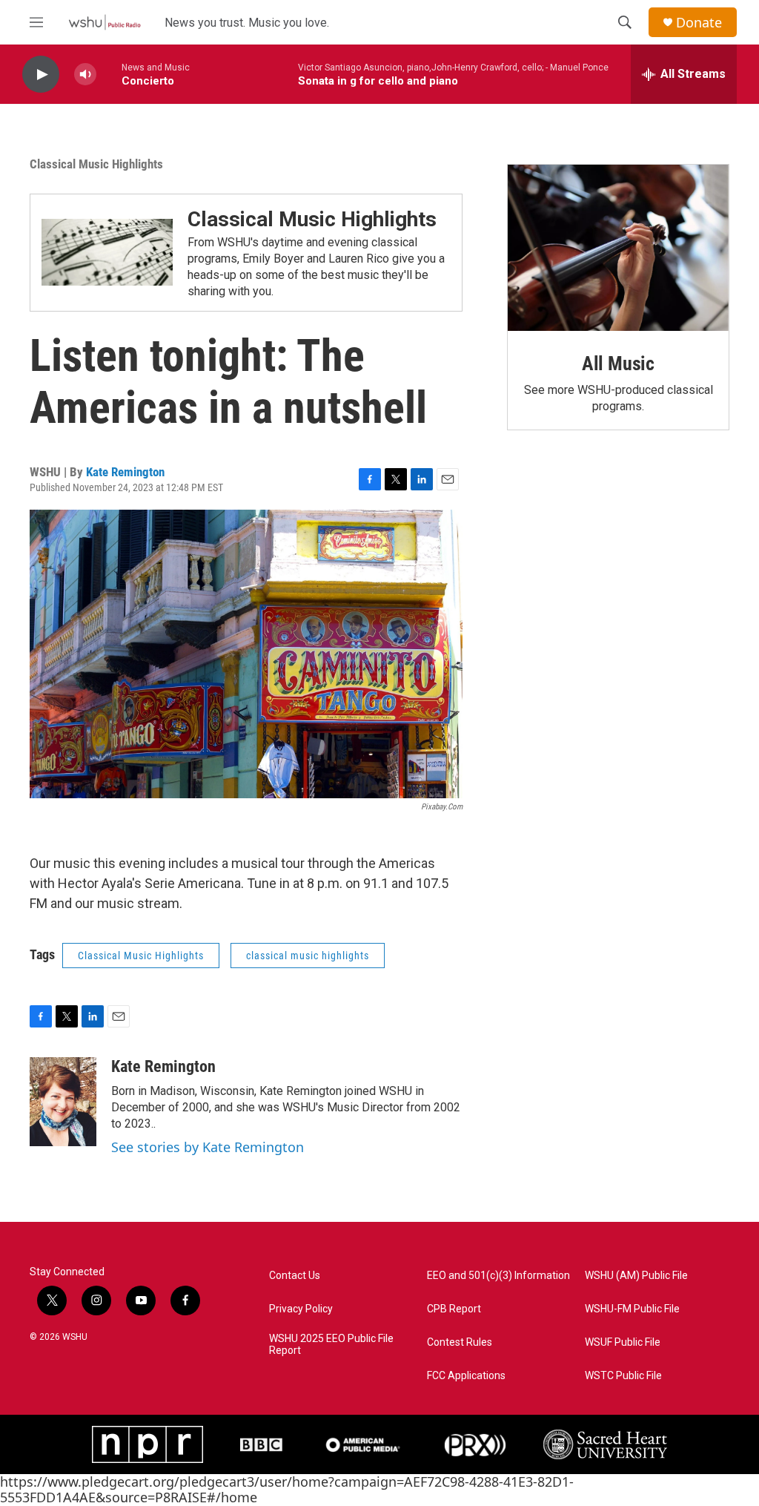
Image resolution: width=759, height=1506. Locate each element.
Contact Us (294, 1275)
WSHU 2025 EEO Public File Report (331, 1344)
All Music (618, 363)
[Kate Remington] (63, 1101)
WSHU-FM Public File (632, 1309)
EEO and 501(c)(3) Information (498, 1275)
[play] (41, 74)
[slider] (109, 74)
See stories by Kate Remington (207, 1147)
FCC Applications (466, 1375)
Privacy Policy (301, 1309)
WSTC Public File (623, 1375)
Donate (699, 22)
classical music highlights (307, 955)
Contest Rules (459, 1342)
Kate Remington (125, 471)
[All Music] (618, 248)
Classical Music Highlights (96, 164)
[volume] (85, 74)
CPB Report (454, 1309)
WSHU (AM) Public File (636, 1275)
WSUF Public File (622, 1342)
